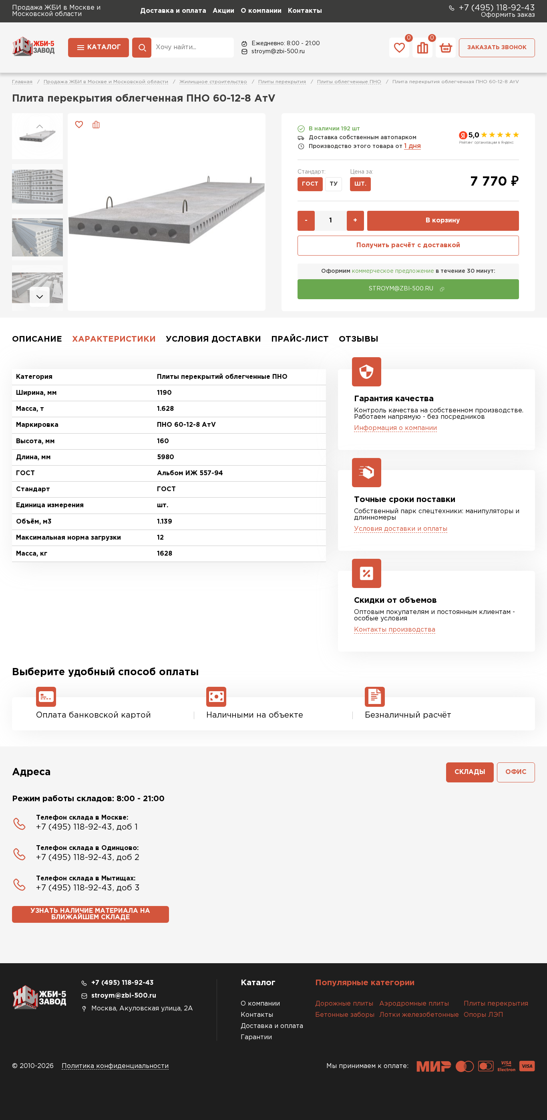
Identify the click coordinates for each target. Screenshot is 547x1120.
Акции (223, 11)
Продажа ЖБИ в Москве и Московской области (106, 82)
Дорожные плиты (344, 1004)
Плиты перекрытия (282, 82)
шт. (360, 184)
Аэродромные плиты (414, 1004)
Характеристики (114, 339)
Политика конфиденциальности (115, 1066)
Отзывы (358, 339)
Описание (37, 339)
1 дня (412, 146)
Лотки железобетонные (419, 1015)
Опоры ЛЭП (483, 1015)
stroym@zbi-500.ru (278, 51)
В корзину (443, 221)
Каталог (104, 47)
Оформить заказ (508, 15)
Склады (469, 772)
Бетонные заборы (344, 1015)
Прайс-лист (300, 339)
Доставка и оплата (173, 11)
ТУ (334, 184)
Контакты (305, 11)
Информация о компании (395, 428)
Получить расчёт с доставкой (408, 245)
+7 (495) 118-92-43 (497, 8)
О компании (261, 11)
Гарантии (256, 1037)
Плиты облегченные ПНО (349, 82)
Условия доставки (213, 339)
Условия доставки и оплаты (400, 529)
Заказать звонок (497, 47)
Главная (22, 82)
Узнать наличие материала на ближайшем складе (90, 914)
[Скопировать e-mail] (442, 289)
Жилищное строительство (213, 82)
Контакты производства (394, 630)
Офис (516, 772)
